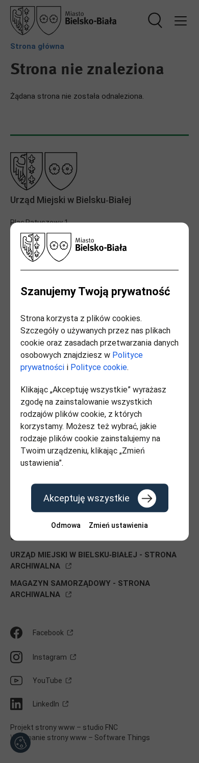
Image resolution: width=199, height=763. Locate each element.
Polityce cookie (98, 367)
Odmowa (66, 525)
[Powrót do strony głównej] (99, 247)
